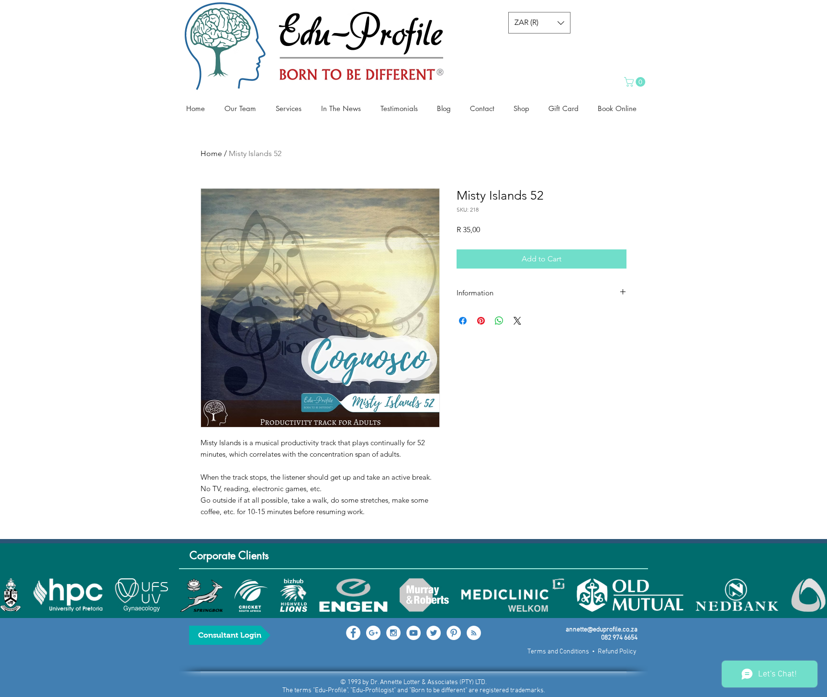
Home (211, 153)
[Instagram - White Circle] (393, 633)
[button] (539, 23)
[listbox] (539, 23)
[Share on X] (517, 320)
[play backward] (12, 595)
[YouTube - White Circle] (413, 633)
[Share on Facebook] (463, 320)
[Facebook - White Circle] (353, 633)
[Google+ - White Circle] (373, 633)
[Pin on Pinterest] (481, 320)
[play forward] (815, 595)
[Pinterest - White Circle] (454, 633)
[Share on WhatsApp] (499, 320)
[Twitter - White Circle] (433, 633)
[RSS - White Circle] (474, 633)
